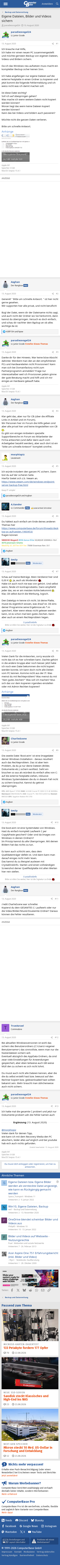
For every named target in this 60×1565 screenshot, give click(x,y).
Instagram (51, 1526)
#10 (56, 822)
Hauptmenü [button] (5, 4)
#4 (57, 411)
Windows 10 (22, 1226)
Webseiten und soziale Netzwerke (29, 1243)
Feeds (8, 1520)
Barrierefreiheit (27, 1555)
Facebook (10, 1526)
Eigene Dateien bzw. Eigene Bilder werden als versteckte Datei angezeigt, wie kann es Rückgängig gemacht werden (33, 1187)
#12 (56, 1037)
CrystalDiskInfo (30, 622)
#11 (56, 898)
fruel (10, 1243)
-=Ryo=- (11, 1260)
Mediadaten (29, 1552)
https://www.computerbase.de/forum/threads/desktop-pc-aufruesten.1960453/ (30, 530)
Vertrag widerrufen (45, 1552)
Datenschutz (42, 1555)
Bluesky (39, 1520)
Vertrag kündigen (10, 1555)
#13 (56, 1106)
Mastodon (11, 1531)
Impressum (7, 1552)
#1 (57, 43)
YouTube (37, 1531)
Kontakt (18, 1552)
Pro (26, 285)
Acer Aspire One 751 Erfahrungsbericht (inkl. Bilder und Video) (33, 1255)
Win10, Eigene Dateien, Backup (28, 1206)
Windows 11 (30, 1196)
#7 (57, 571)
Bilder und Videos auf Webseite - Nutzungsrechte (28, 1238)
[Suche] (57, 4)
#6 (57, 516)
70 (7, 1352)
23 (7, 1404)
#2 (57, 293)
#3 (57, 352)
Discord (23, 1520)
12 (7, 1456)
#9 (57, 750)
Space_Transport (15, 1196)
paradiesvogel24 (12, 25)
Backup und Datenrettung (25, 1209)
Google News (30, 1526)
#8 (57, 650)
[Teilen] (53, 44)
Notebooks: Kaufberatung (27, 1260)
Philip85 (11, 1226)
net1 (10, 1209)
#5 (57, 466)
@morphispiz (9, 1129)
